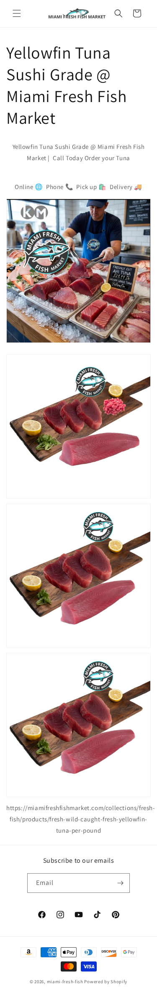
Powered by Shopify (105, 981)
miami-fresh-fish (65, 981)
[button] (17, 13)
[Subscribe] (120, 883)
